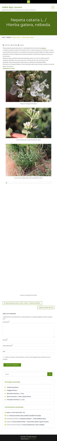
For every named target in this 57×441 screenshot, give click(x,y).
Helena (8, 412)
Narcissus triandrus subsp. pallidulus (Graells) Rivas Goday (25, 415)
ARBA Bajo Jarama (12, 7)
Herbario (22, 45)
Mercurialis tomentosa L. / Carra (15, 393)
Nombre (5, 340)
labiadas (43, 48)
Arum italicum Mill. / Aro (18, 412)
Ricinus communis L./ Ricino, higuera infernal (19, 396)
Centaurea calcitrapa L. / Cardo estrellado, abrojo (33, 418)
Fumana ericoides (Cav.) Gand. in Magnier (33, 424)
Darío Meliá (14, 45)
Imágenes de (9, 68)
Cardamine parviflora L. (13, 387)
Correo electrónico (7, 345)
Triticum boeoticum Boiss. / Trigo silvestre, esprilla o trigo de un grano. (30, 421)
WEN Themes (32, 439)
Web (4, 351)
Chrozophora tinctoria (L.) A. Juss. (16, 399)
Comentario (6, 322)
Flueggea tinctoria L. (12, 390)
